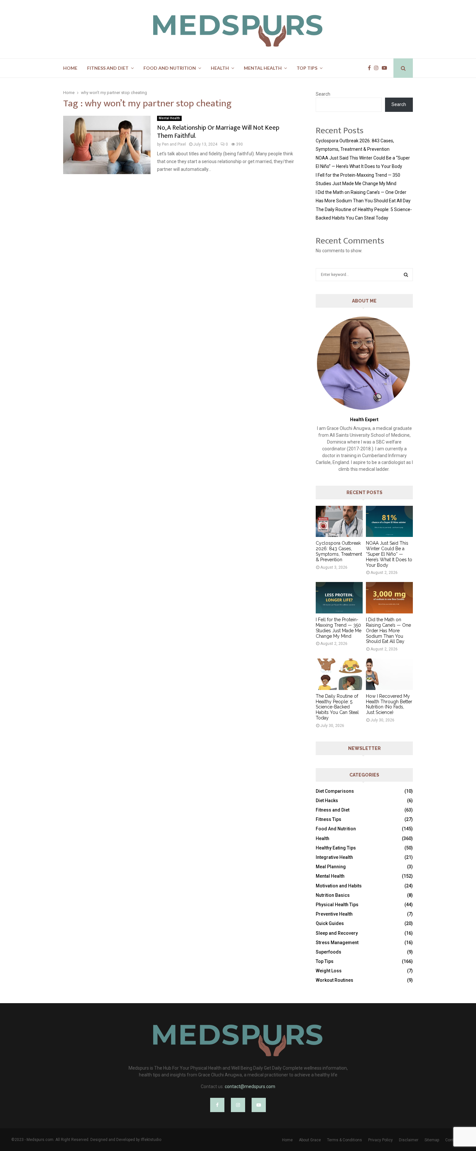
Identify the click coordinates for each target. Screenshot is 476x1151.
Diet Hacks (327, 800)
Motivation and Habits (339, 885)
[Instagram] (378, 68)
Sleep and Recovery (337, 933)
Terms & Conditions (344, 1140)
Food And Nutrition (169, 68)
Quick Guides (330, 923)
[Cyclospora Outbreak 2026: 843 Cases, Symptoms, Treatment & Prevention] (339, 521)
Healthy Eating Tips (336, 847)
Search (323, 94)
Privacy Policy (380, 1140)
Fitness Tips (328, 819)
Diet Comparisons (335, 791)
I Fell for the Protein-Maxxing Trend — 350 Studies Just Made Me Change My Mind (338, 627)
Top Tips (307, 68)
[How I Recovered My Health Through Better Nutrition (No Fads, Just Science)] (389, 674)
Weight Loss (329, 970)
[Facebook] (371, 68)
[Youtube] (386, 68)
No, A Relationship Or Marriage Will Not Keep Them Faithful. (218, 131)
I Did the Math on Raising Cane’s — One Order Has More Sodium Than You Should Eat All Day (388, 630)
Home (70, 68)
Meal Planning (331, 866)
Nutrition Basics (333, 895)
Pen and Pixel (174, 144)
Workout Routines (334, 980)
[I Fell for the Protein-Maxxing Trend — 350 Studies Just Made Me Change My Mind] (339, 597)
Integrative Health (334, 857)
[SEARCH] (406, 274)
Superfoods (328, 952)
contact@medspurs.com (250, 1086)
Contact (452, 1140)
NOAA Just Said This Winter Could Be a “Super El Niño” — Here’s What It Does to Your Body (389, 553)
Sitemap (432, 1140)
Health (220, 68)
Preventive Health (334, 914)
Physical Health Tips (337, 904)
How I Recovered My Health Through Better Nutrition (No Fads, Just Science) (389, 704)
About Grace (310, 1140)
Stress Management (337, 942)
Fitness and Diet (108, 68)
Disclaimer (408, 1140)
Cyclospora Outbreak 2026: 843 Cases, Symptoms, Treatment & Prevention (339, 551)
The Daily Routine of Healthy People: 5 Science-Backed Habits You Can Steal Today (337, 707)
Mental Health (263, 68)
